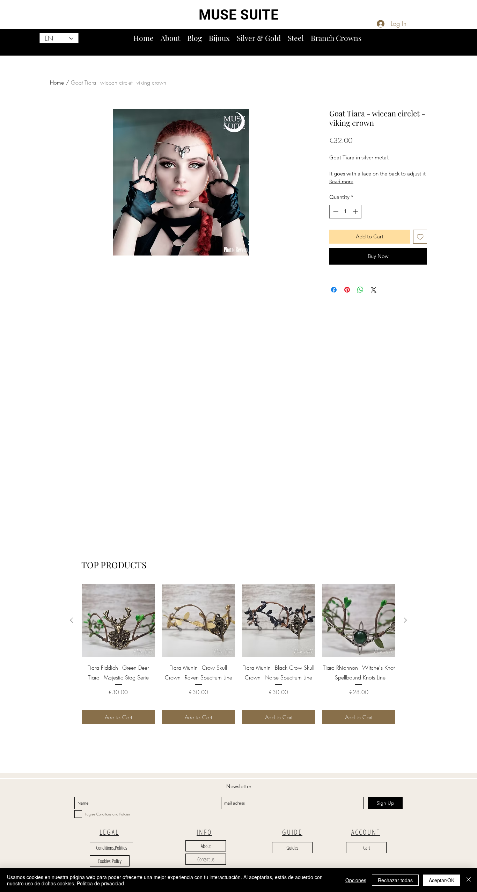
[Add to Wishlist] (420, 237)
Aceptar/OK (441, 880)
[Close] (468, 880)
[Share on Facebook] (334, 290)
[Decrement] (335, 211)
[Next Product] (405, 620)
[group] (238, 653)
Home (57, 82)
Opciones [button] (355, 880)
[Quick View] (118, 620)
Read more (341, 181)
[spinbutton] (345, 211)
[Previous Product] (71, 620)
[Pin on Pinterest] (347, 290)
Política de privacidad (100, 883)
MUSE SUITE (239, 15)
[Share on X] (373, 290)
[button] (469, 45)
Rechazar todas (395, 880)
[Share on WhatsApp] (360, 290)
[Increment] (356, 211)
